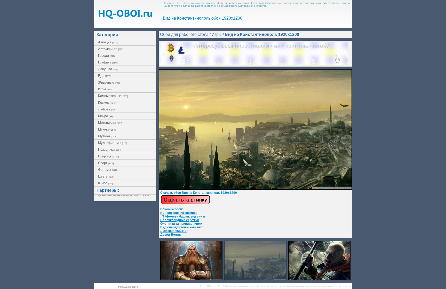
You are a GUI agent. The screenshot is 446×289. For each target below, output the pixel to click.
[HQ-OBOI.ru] (125, 17)
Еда (104, 76)
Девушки (108, 69)
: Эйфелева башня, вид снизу (183, 216)
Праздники (109, 149)
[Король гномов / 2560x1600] (191, 278)
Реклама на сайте (128, 287)
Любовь (106, 109)
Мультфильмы (112, 143)
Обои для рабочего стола (184, 34)
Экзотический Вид (174, 231)
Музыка (107, 136)
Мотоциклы (110, 123)
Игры (105, 89)
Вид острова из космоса (178, 213)
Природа (108, 156)
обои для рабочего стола (233, 3)
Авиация (107, 42)
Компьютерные (113, 96)
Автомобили (110, 49)
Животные (109, 82)
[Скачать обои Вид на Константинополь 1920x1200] (185, 203)
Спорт (106, 163)
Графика (107, 62)
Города (106, 56)
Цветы (106, 176)
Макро (105, 116)
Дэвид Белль (170, 234)
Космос (107, 103)
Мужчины (108, 129)
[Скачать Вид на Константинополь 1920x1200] (255, 188)
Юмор (105, 183)
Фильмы (107, 170)
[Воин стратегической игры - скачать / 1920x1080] (319, 278)
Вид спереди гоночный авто (181, 227)
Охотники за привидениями (181, 224)
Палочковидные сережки (179, 220)
